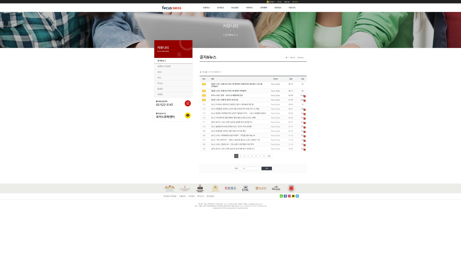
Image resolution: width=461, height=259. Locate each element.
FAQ (159, 77)
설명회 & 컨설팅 (164, 66)
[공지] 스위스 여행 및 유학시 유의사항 (224, 100)
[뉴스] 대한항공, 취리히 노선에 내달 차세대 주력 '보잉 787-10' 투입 (235, 109)
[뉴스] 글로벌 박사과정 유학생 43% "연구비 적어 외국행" (231, 126)
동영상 (160, 89)
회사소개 (295, 2)
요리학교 (220, 8)
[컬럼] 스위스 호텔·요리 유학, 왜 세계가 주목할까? (229, 91)
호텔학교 (206, 8)
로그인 (279, 2)
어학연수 (249, 8)
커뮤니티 (292, 8)
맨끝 (269, 156)
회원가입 (287, 2)
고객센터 (191, 196)
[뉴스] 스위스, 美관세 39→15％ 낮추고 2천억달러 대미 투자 (232, 144)
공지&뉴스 (161, 60)
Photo (160, 83)
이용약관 (182, 196)
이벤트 (160, 94)
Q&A (159, 72)
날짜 (290, 79)
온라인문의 (210, 196)
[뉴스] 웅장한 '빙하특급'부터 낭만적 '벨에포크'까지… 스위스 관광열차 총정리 (238, 113)
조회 (302, 79)
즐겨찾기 (272, 2)
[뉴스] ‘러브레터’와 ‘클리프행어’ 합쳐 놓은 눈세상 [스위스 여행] (233, 118)
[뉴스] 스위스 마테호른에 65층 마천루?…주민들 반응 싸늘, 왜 (233, 135)
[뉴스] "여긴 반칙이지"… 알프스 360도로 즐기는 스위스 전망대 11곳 (235, 140)
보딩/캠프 (235, 8)
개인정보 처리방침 (169, 196)
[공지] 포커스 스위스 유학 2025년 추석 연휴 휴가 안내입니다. (233, 149)
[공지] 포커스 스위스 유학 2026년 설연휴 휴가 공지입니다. (232, 122)
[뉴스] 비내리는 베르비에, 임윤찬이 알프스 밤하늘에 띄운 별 (232, 104)
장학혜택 (263, 8)
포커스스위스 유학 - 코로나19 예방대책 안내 (227, 95)
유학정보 (277, 8)
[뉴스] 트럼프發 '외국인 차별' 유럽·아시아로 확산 (228, 131)
